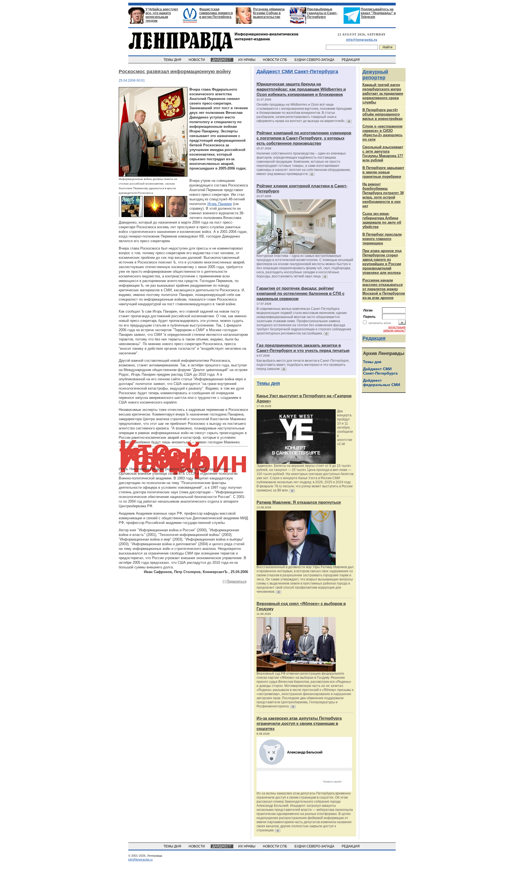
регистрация (397, 327)
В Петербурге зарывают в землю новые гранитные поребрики (383, 172)
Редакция (374, 338)
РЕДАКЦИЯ (351, 60)
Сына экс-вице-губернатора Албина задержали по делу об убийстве (381, 220)
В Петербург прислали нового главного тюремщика (382, 238)
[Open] (153, 175)
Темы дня (268, 383)
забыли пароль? (394, 330)
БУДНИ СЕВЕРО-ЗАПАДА (315, 60)
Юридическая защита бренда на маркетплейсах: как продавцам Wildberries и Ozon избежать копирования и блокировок (301, 89)
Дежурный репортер (375, 74)
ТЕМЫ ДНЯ (173, 60)
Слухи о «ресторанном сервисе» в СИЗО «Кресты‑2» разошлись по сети (382, 132)
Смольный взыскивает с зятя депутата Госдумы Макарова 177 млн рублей (382, 153)
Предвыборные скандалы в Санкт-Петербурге (322, 13)
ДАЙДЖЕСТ (222, 60)
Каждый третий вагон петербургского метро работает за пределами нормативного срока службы (382, 93)
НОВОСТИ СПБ (275, 60)
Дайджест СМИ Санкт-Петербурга (297, 71)
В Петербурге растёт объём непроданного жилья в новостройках (382, 114)
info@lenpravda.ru (361, 39)
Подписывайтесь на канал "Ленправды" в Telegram (378, 13)
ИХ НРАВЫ (247, 60)
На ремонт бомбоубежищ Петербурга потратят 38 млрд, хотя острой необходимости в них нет (383, 195)
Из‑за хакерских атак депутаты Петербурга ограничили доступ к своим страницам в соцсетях (299, 723)
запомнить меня (379, 323)
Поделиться (236, 581)
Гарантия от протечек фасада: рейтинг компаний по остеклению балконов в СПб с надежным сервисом (300, 293)
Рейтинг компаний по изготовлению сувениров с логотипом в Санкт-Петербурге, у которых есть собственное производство (304, 138)
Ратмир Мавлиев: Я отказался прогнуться (299, 502)
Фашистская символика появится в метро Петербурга (216, 13)
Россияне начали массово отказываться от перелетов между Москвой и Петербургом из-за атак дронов (383, 289)
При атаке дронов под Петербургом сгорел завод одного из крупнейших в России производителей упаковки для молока (381, 262)
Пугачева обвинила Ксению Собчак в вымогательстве (269, 13)
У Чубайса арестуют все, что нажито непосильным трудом (161, 15)
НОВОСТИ (197, 60)
